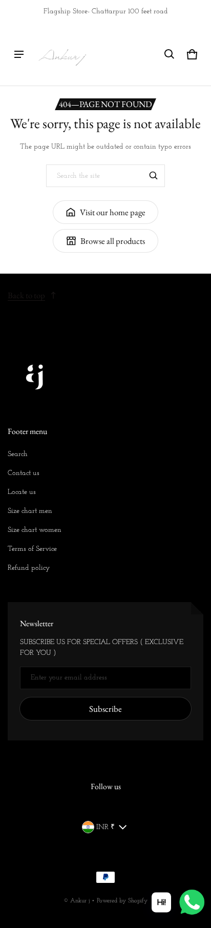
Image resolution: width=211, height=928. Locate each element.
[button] (169, 54)
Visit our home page (112, 212)
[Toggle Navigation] (19, 54)
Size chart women (34, 530)
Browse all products (112, 240)
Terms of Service (32, 549)
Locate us (22, 492)
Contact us (23, 473)
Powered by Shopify (122, 901)
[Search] (153, 175)
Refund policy (29, 568)
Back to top (26, 295)
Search (18, 454)
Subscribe (105, 708)
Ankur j (80, 901)
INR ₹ (105, 827)
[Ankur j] (62, 54)
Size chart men (30, 511)
